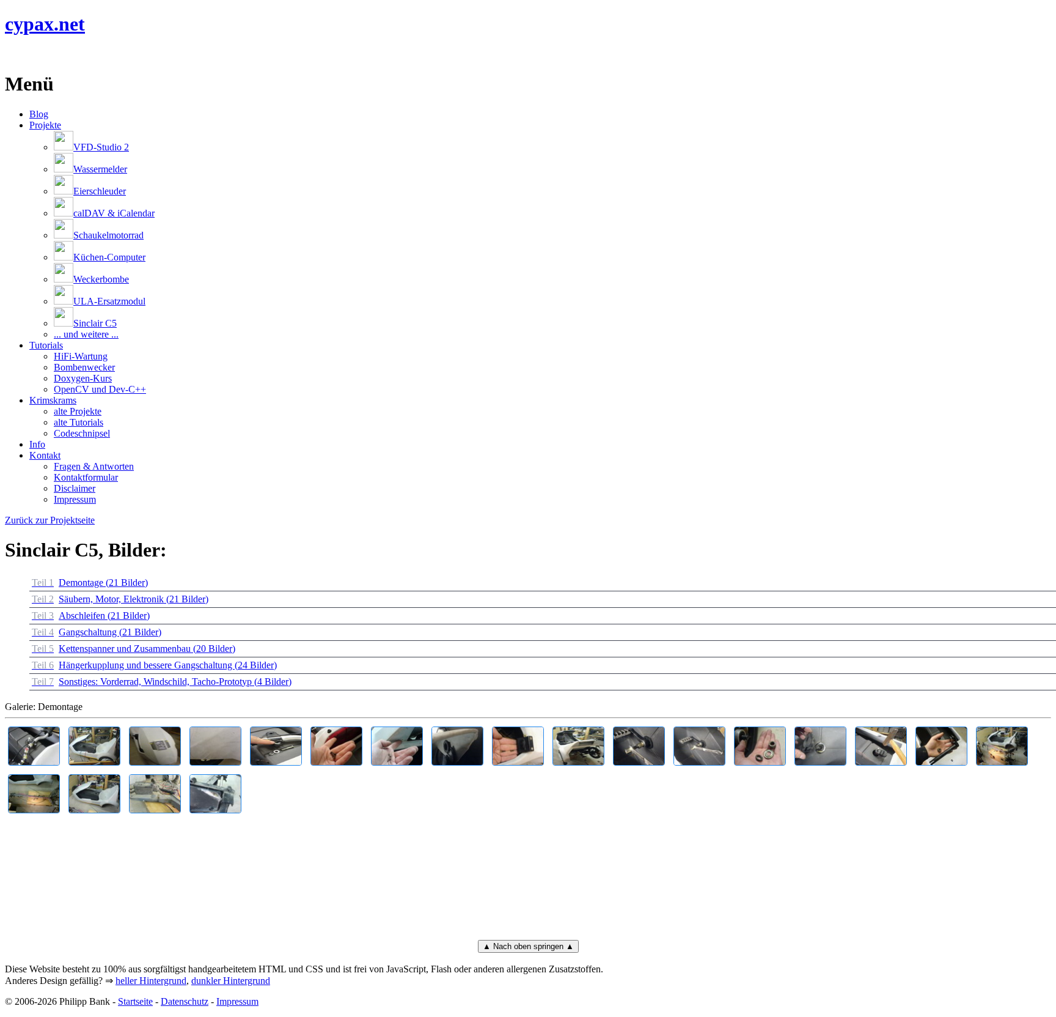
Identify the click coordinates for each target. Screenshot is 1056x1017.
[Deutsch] (26, 54)
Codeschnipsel (82, 433)
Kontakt (45, 455)
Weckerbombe (101, 279)
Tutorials (46, 345)
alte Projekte (77, 411)
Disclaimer (74, 488)
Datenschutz (184, 1001)
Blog (38, 114)
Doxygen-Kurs (83, 378)
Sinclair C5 (95, 323)
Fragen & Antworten (94, 466)
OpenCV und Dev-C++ (100, 389)
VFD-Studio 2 (101, 147)
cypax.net (45, 24)
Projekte (45, 125)
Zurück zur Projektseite (50, 520)
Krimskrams (52, 400)
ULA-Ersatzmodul (109, 301)
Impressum (75, 499)
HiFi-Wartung (81, 356)
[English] (11, 54)
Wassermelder (100, 169)
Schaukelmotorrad (108, 235)
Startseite (135, 1001)
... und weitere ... (86, 334)
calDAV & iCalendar (114, 213)
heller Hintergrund (151, 980)
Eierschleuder (99, 191)
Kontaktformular (86, 477)
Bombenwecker (84, 367)
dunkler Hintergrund (230, 980)
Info (37, 444)
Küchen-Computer (109, 257)
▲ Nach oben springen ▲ (528, 946)
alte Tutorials (78, 422)
